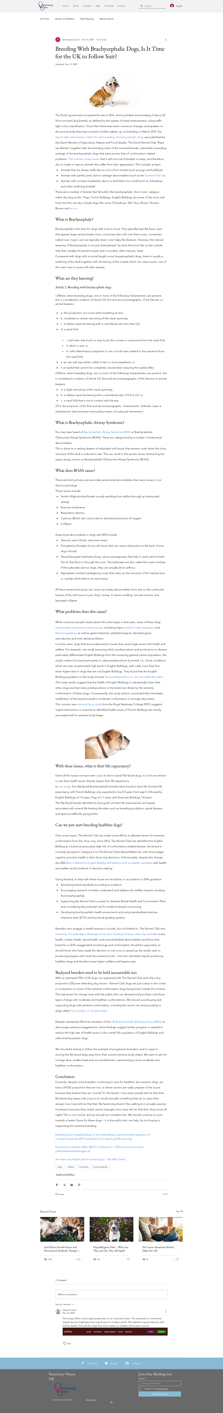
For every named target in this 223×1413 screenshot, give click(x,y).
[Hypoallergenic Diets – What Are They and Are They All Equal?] (111, 1229)
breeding (83, 1166)
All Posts (44, 18)
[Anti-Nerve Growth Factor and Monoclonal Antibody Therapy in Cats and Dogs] (62, 1229)
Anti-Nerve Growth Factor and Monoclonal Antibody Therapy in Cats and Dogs (62, 1248)
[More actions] (166, 39)
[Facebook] (83, 1363)
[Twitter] (106, 1363)
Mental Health (107, 18)
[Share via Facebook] (56, 1184)
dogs (59, 1166)
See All (179, 1211)
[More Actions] (166, 1311)
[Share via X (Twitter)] (64, 1184)
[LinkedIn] (127, 1363)
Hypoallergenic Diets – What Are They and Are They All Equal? (110, 1248)
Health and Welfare (64, 18)
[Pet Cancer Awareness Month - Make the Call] (161, 1229)
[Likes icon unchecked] (65, 1343)
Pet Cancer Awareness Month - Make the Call (158, 1248)
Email (141, 1378)
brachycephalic (100, 1166)
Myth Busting (86, 18)
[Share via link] (79, 1184)
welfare (70, 1166)
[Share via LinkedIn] (71, 1184)
